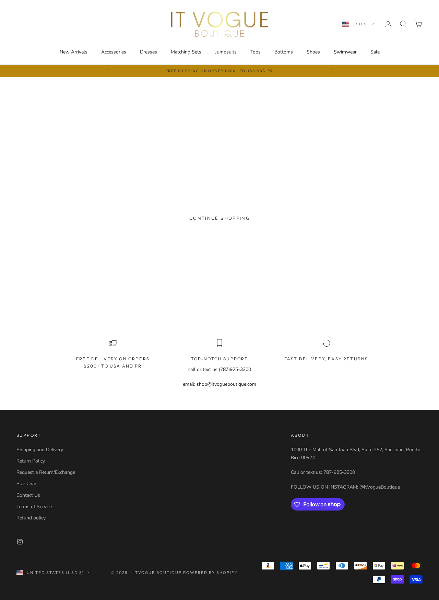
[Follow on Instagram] (19, 541)
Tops (255, 52)
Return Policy (30, 461)
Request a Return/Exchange (45, 472)
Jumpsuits (226, 52)
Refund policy (31, 518)
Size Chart (27, 483)
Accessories (113, 52)
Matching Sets (186, 52)
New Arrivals (73, 52)
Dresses (148, 52)
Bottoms (283, 52)
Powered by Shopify (210, 572)
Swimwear (345, 52)
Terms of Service (34, 506)
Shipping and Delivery (39, 449)
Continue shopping (219, 218)
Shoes (313, 52)
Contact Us (28, 495)
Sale (375, 52)
